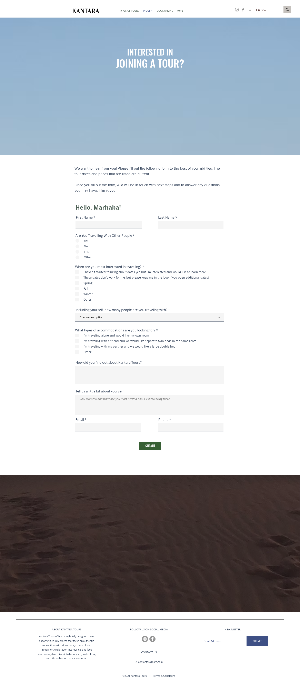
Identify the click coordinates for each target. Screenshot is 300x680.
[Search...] (287, 9)
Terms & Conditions (164, 675)
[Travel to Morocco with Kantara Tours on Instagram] (236, 9)
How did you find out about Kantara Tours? (109, 362)
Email (80, 419)
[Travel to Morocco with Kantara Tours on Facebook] (243, 9)
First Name (84, 217)
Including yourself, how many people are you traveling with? (121, 309)
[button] (129, 10)
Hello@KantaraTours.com (148, 661)
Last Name (166, 217)
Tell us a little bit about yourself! (100, 391)
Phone (163, 419)
